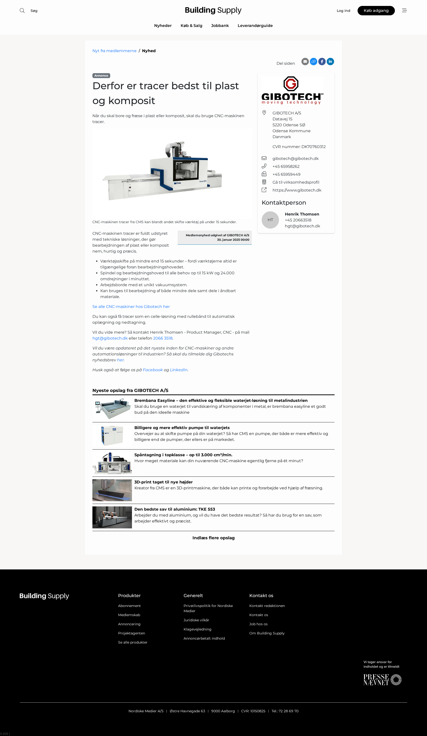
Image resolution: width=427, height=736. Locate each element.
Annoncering (129, 624)
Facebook (153, 370)
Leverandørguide (255, 25)
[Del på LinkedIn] (330, 61)
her (120, 360)
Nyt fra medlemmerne (114, 50)
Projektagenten (131, 633)
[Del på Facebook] (322, 61)
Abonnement (129, 606)
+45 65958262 (286, 166)
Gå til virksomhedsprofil (296, 182)
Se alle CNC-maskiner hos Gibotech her (131, 306)
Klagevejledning (198, 629)
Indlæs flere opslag (213, 537)
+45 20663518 (298, 220)
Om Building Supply (267, 633)
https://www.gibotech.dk (297, 190)
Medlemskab (129, 615)
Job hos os (258, 624)
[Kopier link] (313, 61)
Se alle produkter (133, 642)
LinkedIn (179, 370)
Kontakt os (258, 615)
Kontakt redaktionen (267, 606)
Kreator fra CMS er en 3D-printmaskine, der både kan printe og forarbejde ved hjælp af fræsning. (228, 485)
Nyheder (163, 25)
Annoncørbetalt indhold (204, 638)
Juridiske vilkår (196, 620)
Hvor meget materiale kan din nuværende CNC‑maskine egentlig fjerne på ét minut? (218, 458)
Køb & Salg (191, 25)
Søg (34, 10)
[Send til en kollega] (305, 61)
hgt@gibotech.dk (110, 338)
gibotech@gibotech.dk (296, 158)
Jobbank (220, 25)
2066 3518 (162, 338)
